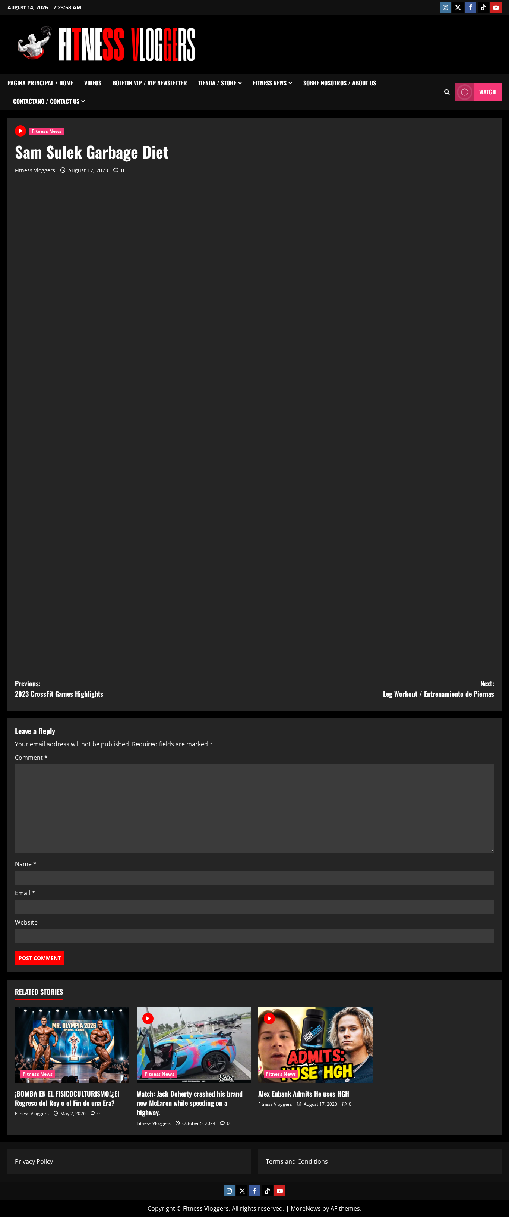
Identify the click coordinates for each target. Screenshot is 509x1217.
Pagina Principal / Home (40, 82)
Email (25, 893)
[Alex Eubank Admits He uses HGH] (315, 1045)
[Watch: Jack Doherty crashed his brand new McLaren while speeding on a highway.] (194, 1045)
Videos (92, 82)
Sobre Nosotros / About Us (339, 82)
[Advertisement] (366, 43)
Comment (31, 757)
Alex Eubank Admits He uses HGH (303, 1093)
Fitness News (270, 82)
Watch (487, 91)
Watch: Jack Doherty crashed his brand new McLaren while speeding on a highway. (190, 1103)
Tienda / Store (217, 82)
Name (26, 864)
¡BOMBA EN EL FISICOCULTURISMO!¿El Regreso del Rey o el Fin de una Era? (67, 1098)
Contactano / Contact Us (46, 101)
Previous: (59, 688)
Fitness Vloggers (35, 170)
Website (26, 922)
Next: (438, 688)
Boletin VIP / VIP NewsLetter (150, 82)
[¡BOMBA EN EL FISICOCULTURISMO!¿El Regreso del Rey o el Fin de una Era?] (72, 1045)
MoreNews (306, 1208)
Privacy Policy (34, 1161)
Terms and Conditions (297, 1161)
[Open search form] (447, 92)
